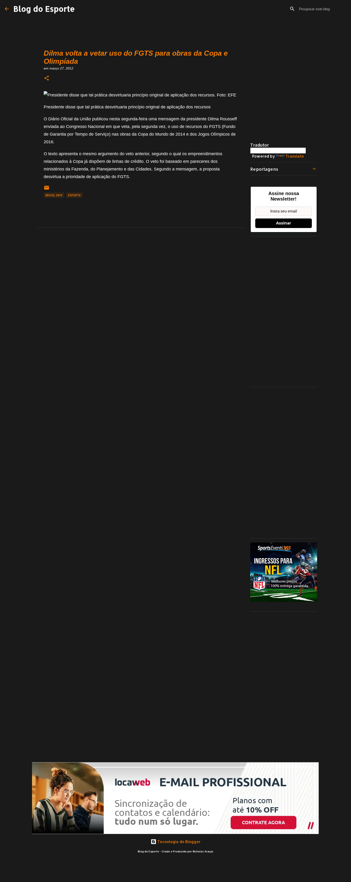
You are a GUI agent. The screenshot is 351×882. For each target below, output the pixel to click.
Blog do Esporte (44, 9)
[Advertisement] (283, 311)
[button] (46, 78)
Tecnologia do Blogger (178, 841)
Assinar (283, 223)
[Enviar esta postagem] (46, 189)
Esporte (74, 195)
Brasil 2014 (54, 195)
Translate (295, 156)
